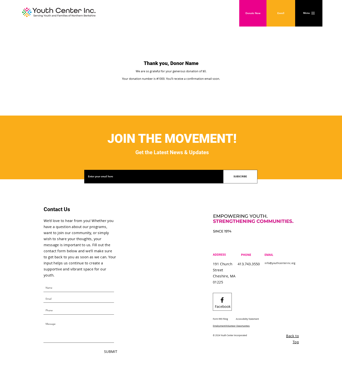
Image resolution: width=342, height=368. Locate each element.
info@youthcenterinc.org (280, 263)
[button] (306, 13)
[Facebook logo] (222, 300)
